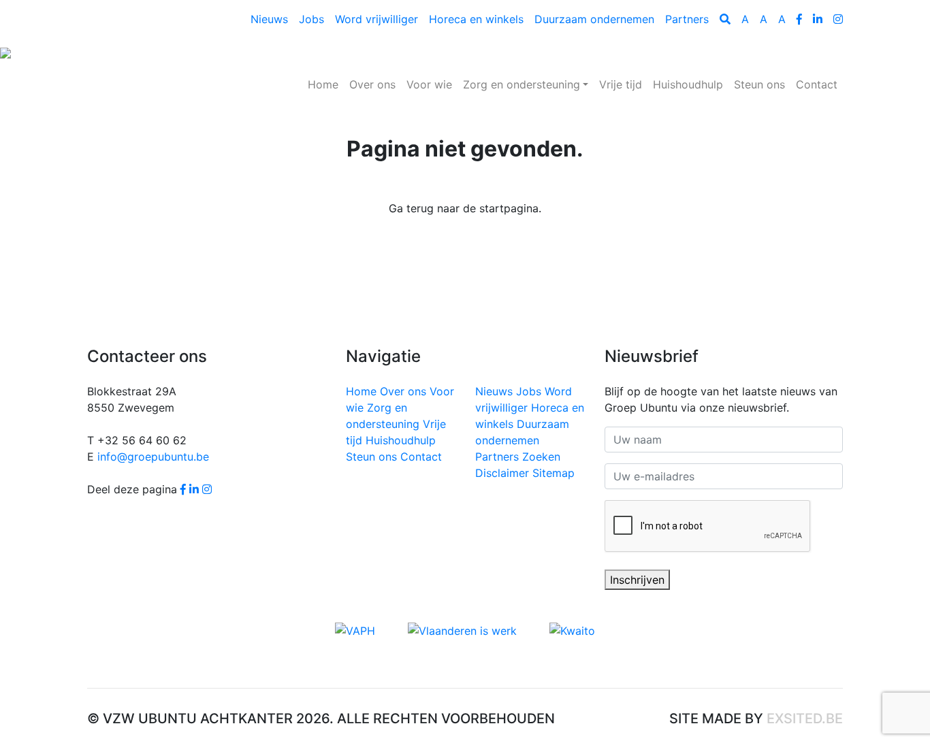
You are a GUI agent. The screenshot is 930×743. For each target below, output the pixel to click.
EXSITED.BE (805, 718)
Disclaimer (502, 473)
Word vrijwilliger (376, 19)
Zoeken (541, 456)
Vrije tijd (620, 84)
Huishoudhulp (688, 84)
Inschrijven (637, 580)
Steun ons (759, 84)
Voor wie (429, 84)
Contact (816, 84)
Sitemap (553, 473)
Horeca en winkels (476, 19)
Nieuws (269, 19)
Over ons (372, 84)
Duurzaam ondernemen (594, 19)
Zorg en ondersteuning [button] (521, 84)
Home (326, 84)
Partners (687, 19)
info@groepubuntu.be (153, 456)
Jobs (311, 19)
